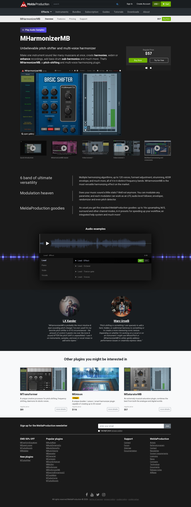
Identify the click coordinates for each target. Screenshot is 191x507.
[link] (86, 495)
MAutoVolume (52, 451)
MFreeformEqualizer (28, 443)
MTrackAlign (51, 475)
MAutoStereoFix (53, 448)
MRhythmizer (51, 467)
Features (61, 19)
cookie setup (133, 499)
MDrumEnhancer (53, 462)
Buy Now (166, 19)
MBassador (50, 454)
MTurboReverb (26, 448)
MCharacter (51, 456)
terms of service (96, 499)
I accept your (111, 431)
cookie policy (122, 499)
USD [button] (156, 4)
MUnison (77, 394)
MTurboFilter (25, 460)
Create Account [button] (143, 4)
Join (167, 426)
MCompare (50, 459)
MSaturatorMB (133, 394)
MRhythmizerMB (53, 470)
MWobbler (24, 451)
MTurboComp (51, 478)
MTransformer (29, 394)
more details (61, 409)
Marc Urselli (121, 321)
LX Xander (69, 321)
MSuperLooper (26, 445)
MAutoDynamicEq (53, 445)
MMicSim (50, 464)
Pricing (72, 19)
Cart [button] (167, 4)
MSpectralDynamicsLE (55, 473)
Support (83, 19)
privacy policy (116, 431)
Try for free (159, 60)
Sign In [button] (130, 4)
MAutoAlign (51, 443)
